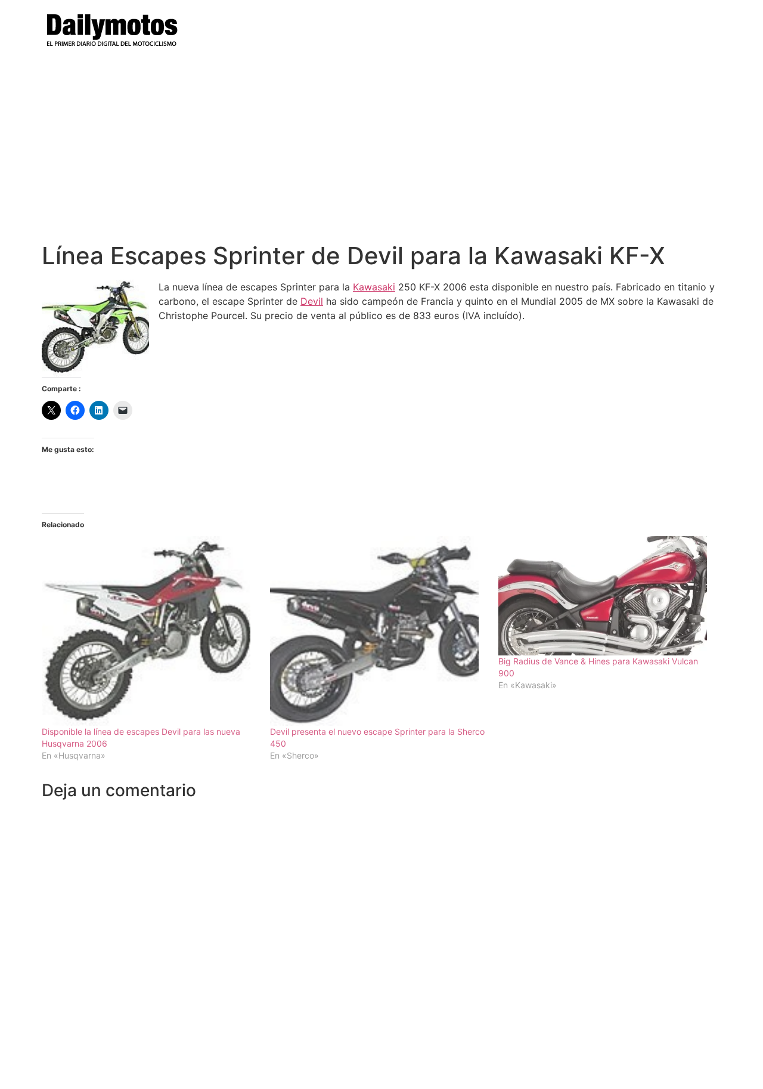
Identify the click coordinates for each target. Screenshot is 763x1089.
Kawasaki (374, 287)
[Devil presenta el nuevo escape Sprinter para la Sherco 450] (378, 630)
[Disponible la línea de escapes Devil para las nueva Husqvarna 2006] (150, 630)
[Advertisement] (381, 152)
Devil (311, 301)
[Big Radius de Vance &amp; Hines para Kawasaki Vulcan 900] (606, 595)
